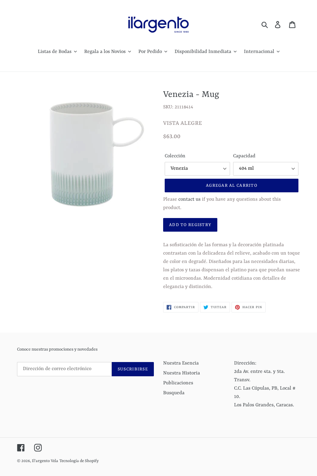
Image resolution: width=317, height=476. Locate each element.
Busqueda (174, 393)
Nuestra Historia (181, 373)
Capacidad (244, 156)
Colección (175, 156)
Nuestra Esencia (181, 363)
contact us (189, 199)
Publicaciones (178, 383)
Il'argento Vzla (45, 461)
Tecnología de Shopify (79, 461)
